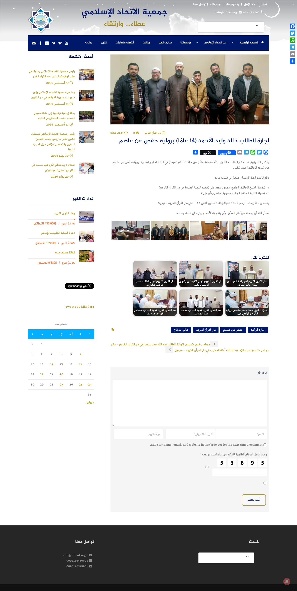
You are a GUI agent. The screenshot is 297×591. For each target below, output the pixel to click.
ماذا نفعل (249, 4)
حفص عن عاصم (233, 330)
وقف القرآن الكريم (64, 213)
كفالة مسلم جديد (64, 252)
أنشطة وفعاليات (125, 42)
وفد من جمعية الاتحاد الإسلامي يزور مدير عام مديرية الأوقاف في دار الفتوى (53, 95)
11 (80, 364)
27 (61, 384)
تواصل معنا (199, 4)
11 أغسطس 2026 (57, 124)
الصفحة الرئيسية (249, 42)
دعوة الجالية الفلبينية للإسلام (58, 233)
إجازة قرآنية (257, 330)
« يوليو (90, 403)
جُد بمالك (215, 4)
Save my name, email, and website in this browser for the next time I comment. (206, 445)
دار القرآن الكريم (153, 133)
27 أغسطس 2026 (57, 83)
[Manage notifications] (286, 581)
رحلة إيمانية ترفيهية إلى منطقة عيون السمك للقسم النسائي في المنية (54, 115)
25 (80, 384)
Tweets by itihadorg (79, 307)
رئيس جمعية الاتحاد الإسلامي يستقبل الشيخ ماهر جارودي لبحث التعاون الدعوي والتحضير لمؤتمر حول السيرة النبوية (53, 141)
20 (61, 374)
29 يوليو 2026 (59, 177)
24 (89, 384)
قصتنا (264, 4)
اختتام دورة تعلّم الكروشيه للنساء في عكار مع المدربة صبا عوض (53, 167)
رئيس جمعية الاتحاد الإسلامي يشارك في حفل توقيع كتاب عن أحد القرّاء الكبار (52, 74)
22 (41, 374)
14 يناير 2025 (116, 133)
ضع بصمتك (232, 4)
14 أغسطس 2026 (57, 104)
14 (51, 364)
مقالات (146, 42)
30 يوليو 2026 (59, 156)
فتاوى (104, 42)
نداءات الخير (165, 42)
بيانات (88, 42)
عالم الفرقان (181, 330)
